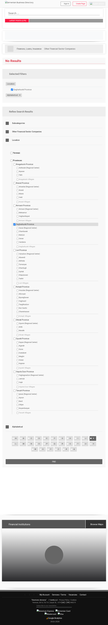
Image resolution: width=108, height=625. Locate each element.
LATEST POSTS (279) (17, 21)
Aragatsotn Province (24, 164)
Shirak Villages (24, 335)
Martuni (22, 235)
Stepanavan (23, 275)
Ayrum (21, 398)
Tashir (21, 279)
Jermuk (22, 379)
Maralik (21, 330)
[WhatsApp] (36, 594)
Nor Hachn (23, 308)
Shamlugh (23, 268)
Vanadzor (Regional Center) (29, 254)
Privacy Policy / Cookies (68, 600)
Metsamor (23, 213)
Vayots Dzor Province (25, 372)
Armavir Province (23, 205)
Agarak (21, 346)
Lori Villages (23, 283)
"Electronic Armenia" (39, 600)
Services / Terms (59, 595)
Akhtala (22, 261)
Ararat (21, 190)
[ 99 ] (68, 602)
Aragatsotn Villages (26, 179)
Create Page (80, 4)
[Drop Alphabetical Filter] (101, 95)
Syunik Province (22, 339)
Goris (21, 349)
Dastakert (22, 353)
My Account (45, 595)
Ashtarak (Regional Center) (29, 168)
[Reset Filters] (101, 74)
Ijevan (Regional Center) (28, 394)
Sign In (66, 4)
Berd (21, 401)
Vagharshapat (24, 216)
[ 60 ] (63, 602)
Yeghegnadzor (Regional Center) (31, 375)
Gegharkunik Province (23, 90)
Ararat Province (22, 183)
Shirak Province (22, 320)
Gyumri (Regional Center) (28, 323)
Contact (83, 595)
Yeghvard (22, 301)
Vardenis (22, 242)
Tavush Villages (25, 413)
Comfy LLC (54, 600)
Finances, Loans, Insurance (29, 49)
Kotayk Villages (25, 316)
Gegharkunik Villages (27, 247)
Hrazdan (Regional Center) (29, 290)
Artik (21, 327)
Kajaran (22, 363)
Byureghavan (24, 297)
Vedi (20, 197)
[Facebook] (23, 594)
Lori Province (21, 250)
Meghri (21, 356)
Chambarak (23, 231)
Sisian (21, 360)
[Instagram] (27, 594)
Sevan (21, 238)
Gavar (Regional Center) (28, 228)
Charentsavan (24, 312)
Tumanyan (23, 264)
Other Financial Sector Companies (59, 49)
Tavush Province (23, 390)
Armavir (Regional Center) (28, 209)
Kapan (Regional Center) (28, 342)
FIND (54, 462)
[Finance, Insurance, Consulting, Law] (10, 49)
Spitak (21, 272)
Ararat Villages (24, 202)
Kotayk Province (22, 287)
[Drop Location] (101, 84)
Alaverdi (22, 257)
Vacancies (73, 595)
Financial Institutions (19, 524)
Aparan (21, 171)
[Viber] (32, 594)
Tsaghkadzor (24, 304)
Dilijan (21, 405)
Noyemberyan (24, 408)
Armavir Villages (25, 221)
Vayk (21, 382)
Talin (20, 175)
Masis (21, 194)
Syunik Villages (24, 368)
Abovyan (22, 294)
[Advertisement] (54, 489)
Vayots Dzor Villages (27, 387)
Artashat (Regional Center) (29, 187)
